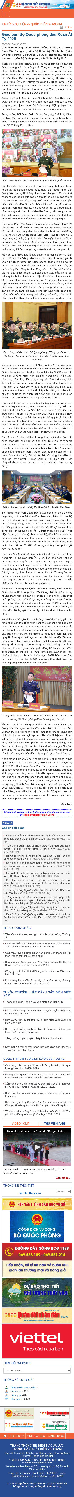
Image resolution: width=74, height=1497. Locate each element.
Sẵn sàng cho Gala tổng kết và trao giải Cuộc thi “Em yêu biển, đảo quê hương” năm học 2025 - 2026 (38, 1085)
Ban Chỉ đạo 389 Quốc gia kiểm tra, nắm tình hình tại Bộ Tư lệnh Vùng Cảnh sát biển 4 (37, 917)
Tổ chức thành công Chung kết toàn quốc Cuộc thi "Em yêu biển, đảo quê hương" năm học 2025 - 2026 (38, 1113)
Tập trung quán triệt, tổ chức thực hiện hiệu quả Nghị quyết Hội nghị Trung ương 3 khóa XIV (37, 848)
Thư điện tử (17, 1436)
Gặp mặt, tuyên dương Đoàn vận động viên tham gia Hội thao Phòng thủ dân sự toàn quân (38, 954)
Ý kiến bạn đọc (36, 1436)
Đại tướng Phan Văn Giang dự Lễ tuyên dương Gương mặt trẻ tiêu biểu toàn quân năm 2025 (38, 982)
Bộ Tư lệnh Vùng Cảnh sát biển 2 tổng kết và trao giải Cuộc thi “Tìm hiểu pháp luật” (38, 1030)
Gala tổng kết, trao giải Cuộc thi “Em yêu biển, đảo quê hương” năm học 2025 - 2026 (38, 1067)
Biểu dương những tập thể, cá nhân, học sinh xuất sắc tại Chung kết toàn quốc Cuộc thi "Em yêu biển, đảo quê (38, 1104)
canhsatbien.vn (24, 1466)
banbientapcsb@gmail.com (38, 815)
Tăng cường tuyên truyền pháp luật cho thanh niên (34, 1038)
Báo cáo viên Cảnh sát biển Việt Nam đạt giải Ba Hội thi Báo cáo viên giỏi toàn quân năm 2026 (38, 963)
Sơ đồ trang (56, 1436)
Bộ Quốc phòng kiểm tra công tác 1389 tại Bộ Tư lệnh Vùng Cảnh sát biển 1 (37, 857)
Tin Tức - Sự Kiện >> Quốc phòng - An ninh (32, 24)
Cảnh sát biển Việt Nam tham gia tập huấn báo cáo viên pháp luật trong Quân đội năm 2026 (37, 838)
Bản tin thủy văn (30, 1193)
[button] (37, 1147)
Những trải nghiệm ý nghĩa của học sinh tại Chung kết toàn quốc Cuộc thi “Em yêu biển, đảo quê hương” (38, 1076)
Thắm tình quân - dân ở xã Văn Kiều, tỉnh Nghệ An (34, 1001)
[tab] (20, 1124)
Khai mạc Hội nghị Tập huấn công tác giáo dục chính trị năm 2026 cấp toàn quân (37, 909)
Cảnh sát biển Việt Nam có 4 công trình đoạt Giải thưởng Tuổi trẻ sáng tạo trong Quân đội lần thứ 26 (38, 945)
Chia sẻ (8, 823)
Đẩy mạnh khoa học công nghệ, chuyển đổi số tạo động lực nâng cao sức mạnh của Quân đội (37, 865)
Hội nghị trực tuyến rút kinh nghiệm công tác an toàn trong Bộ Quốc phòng (37, 874)
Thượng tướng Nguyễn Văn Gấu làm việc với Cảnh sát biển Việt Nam (37, 892)
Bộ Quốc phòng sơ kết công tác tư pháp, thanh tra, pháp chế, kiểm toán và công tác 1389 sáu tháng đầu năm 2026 (37, 883)
